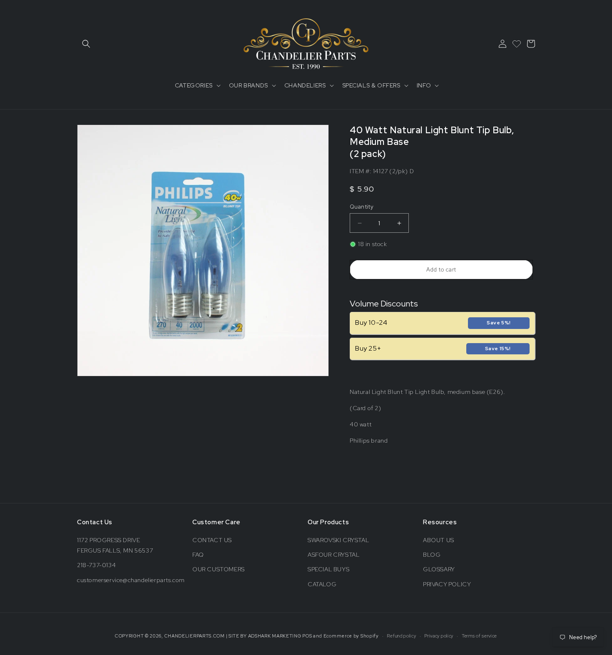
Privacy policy (438, 636)
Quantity (361, 206)
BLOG (431, 554)
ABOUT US (438, 540)
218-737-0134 (96, 565)
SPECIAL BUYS (328, 569)
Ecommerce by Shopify (351, 636)
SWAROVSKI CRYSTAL (338, 540)
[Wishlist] (517, 44)
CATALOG (322, 584)
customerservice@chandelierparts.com (131, 580)
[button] (86, 44)
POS (307, 636)
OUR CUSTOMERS (218, 569)
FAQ (198, 554)
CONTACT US (212, 540)
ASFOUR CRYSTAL (333, 554)
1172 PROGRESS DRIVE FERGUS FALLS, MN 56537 (115, 545)
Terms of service (479, 636)
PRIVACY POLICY (447, 584)
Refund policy (401, 636)
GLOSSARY (439, 569)
